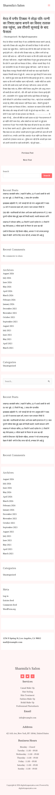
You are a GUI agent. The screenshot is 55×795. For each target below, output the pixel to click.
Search (6, 171)
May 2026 (7, 286)
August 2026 (8, 273)
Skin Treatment (27, 695)
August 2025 (8, 326)
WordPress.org (9, 609)
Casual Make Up (27, 688)
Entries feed (8, 600)
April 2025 (7, 343)
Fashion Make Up (27, 699)
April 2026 (7, 291)
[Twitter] (27, 676)
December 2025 (10, 308)
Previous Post (28, 153)
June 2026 (7, 282)
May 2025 (7, 339)
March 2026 (8, 295)
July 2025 (7, 330)
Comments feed (10, 605)
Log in (5, 596)
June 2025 (7, 335)
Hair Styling (27, 691)
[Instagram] (32, 676)
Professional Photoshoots (27, 706)
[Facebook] (22, 676)
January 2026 (8, 304)
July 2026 (7, 278)
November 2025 (10, 313)
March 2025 (8, 348)
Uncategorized (10, 36)
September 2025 (10, 321)
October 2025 (9, 317)
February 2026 (9, 300)
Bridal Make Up (27, 702)
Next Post (27, 160)
